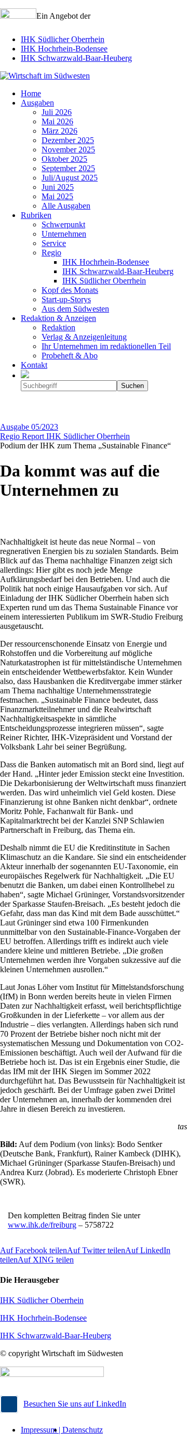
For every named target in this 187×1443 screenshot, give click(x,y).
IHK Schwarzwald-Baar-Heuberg (76, 58)
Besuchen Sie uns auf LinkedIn (74, 1403)
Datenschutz (82, 1429)
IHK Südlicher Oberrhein (62, 39)
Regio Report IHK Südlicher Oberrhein (65, 436)
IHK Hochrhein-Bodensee (64, 48)
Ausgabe (29, 426)
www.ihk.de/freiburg (42, 1224)
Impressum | (41, 1429)
